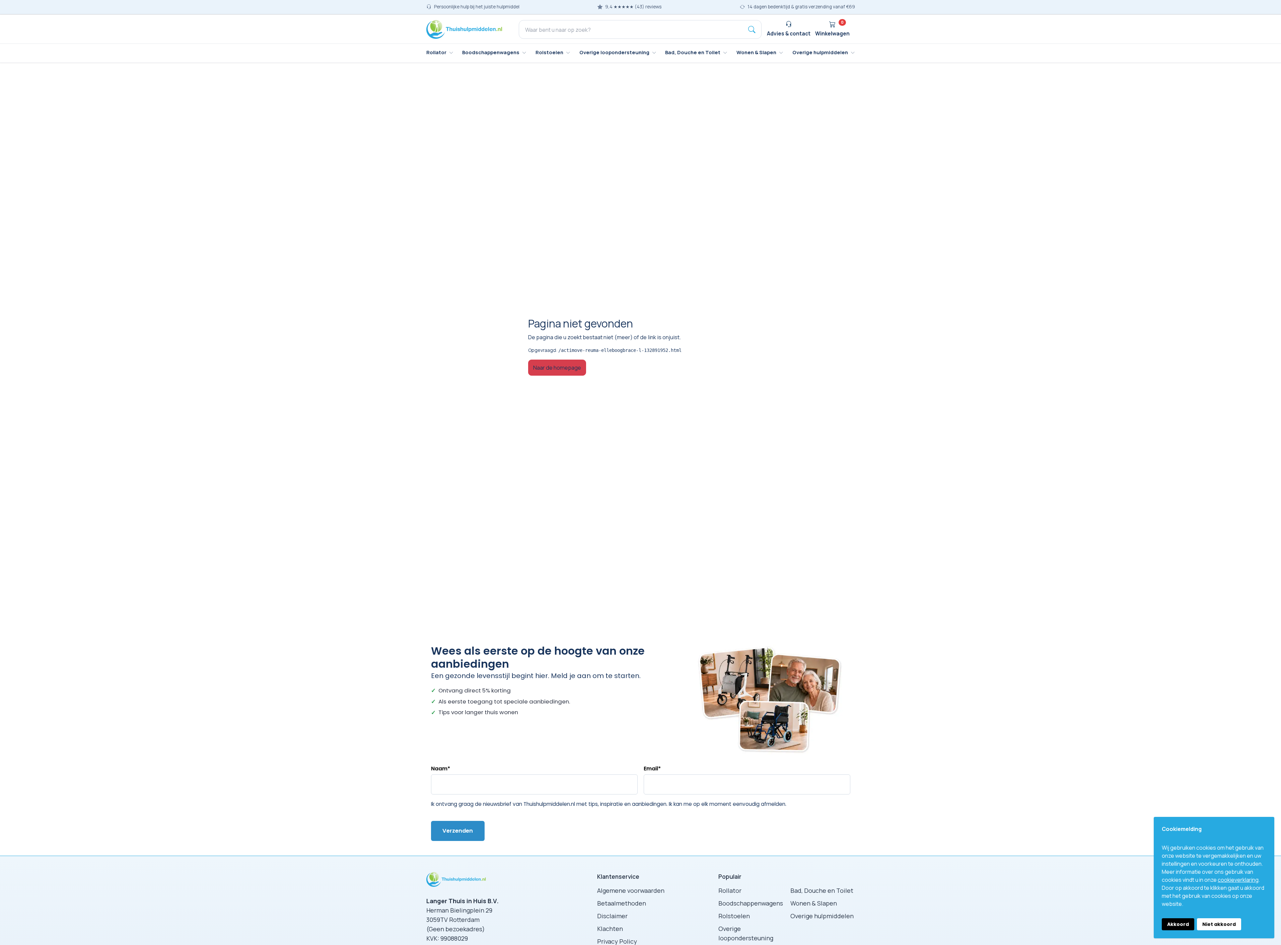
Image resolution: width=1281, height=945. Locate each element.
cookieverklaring (1238, 879)
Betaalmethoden (621, 903)
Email (652, 768)
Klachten (610, 929)
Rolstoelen (734, 916)
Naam (440, 768)
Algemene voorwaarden (630, 890)
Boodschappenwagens (750, 903)
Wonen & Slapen (813, 903)
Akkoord (1178, 924)
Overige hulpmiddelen (822, 916)
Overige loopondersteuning (745, 933)
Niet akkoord (1219, 924)
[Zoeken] (751, 29)
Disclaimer (612, 916)
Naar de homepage (557, 367)
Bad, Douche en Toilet (821, 890)
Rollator (729, 890)
